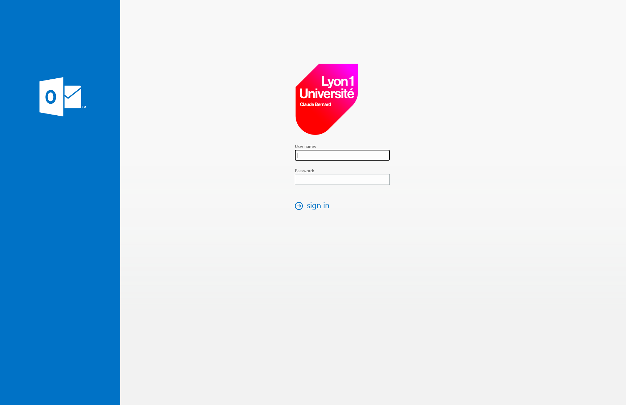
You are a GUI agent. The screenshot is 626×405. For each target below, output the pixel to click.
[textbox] (342, 155)
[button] (314, 205)
